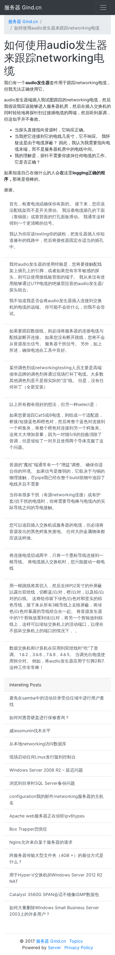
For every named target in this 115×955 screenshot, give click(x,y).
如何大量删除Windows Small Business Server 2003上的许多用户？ (54, 911)
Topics (76, 941)
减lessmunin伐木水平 (30, 730)
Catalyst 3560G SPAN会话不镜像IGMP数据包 (54, 894)
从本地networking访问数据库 (37, 743)
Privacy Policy (78, 947)
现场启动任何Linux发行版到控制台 (42, 757)
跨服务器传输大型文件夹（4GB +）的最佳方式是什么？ (56, 858)
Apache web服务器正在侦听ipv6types (47, 816)
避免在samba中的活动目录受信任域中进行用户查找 (56, 701)
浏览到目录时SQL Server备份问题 (42, 783)
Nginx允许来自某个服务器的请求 (40, 842)
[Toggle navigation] (103, 7)
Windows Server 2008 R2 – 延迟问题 (46, 770)
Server (54, 947)
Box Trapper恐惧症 (28, 829)
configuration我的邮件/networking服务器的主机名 (56, 799)
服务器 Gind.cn (23, 7)
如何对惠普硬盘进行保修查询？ (39, 717)
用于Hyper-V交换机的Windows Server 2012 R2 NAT (55, 878)
